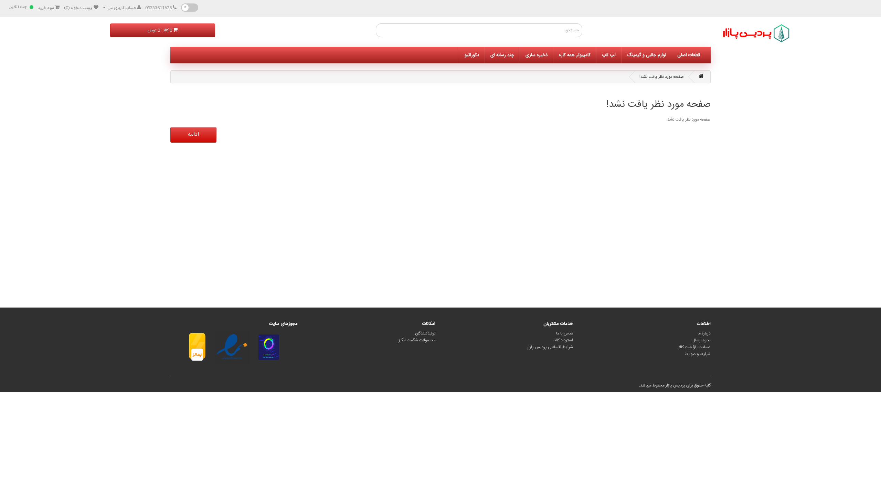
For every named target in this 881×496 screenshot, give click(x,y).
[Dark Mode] (189, 7)
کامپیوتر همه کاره (575, 55)
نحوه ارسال (701, 340)
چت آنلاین (18, 6)
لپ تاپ (609, 55)
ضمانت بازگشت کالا (695, 347)
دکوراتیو (472, 55)
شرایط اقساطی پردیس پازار (550, 347)
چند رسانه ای (502, 55)
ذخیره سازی (537, 55)
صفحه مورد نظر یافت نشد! (661, 76)
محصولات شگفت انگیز (417, 340)
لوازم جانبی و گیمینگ (646, 55)
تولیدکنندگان (425, 333)
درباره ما (704, 333)
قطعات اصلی (688, 55)
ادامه (193, 134)
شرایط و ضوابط (698, 354)
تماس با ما (564, 333)
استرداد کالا (563, 340)
